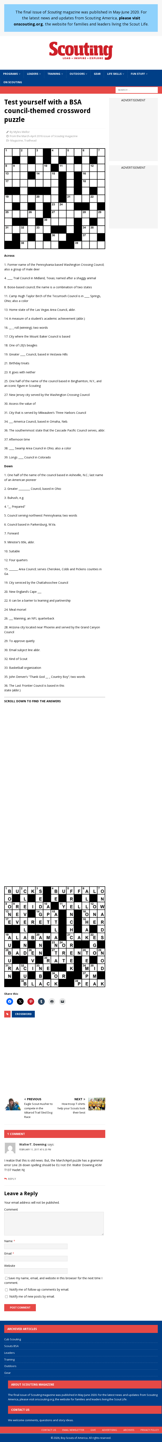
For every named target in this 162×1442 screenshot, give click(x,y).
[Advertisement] (54, 1058)
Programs (10, 74)
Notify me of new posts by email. (32, 1296)
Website (9, 1266)
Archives (128, 1429)
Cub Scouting (12, 1339)
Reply (12, 1179)
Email (8, 1253)
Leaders (32, 74)
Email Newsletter (73, 1429)
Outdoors (77, 74)
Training (53, 74)
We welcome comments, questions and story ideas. (41, 1420)
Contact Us (48, 1429)
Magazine (16, 140)
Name (9, 1241)
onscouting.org (44, 1399)
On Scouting (12, 82)
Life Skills (114, 74)
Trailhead (30, 140)
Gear (97, 74)
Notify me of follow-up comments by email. (39, 1289)
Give (93, 1429)
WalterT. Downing (33, 1144)
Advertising (109, 1429)
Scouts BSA (11, 1346)
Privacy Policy (149, 1429)
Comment (11, 1209)
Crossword (23, 1014)
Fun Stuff (138, 74)
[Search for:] (137, 90)
